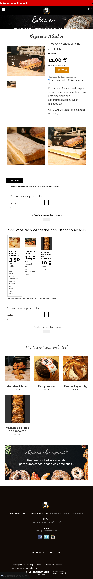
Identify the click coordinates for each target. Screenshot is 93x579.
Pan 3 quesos (46, 386)
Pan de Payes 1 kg (75, 386)
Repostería (57, 28)
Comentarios (15, 181)
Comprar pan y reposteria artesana (36, 28)
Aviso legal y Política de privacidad (26, 565)
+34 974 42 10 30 (39, 522)
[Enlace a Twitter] (46, 536)
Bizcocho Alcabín (71, 28)
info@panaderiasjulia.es (46, 531)
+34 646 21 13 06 (54, 522)
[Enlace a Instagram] (53, 536)
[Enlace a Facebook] (40, 536)
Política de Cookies (53, 565)
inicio (16, 28)
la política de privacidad (51, 215)
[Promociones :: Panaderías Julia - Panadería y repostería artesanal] (46, 462)
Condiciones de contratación (24, 568)
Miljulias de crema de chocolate (17, 429)
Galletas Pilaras (17, 386)
